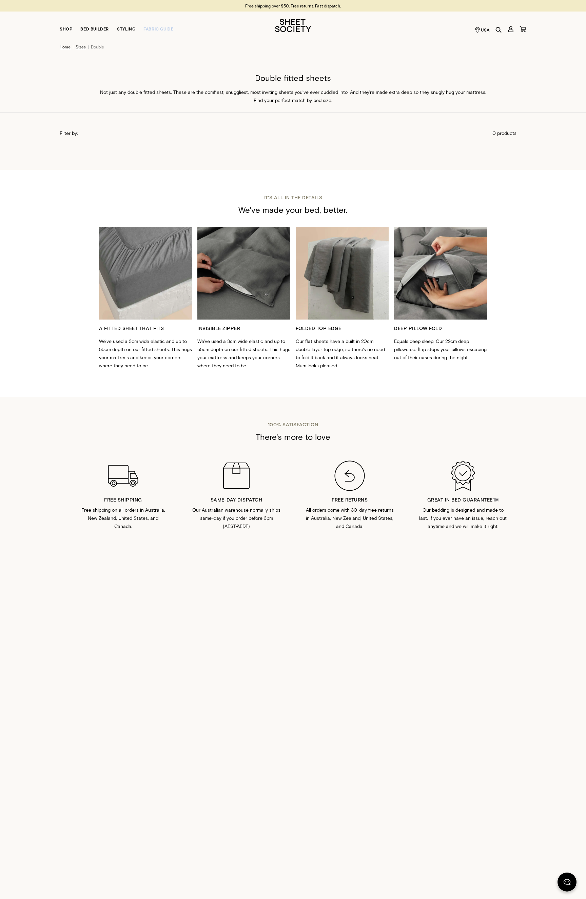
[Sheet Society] (293, 25)
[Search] (498, 29)
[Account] (510, 29)
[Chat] (567, 883)
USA (485, 29)
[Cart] (523, 29)
